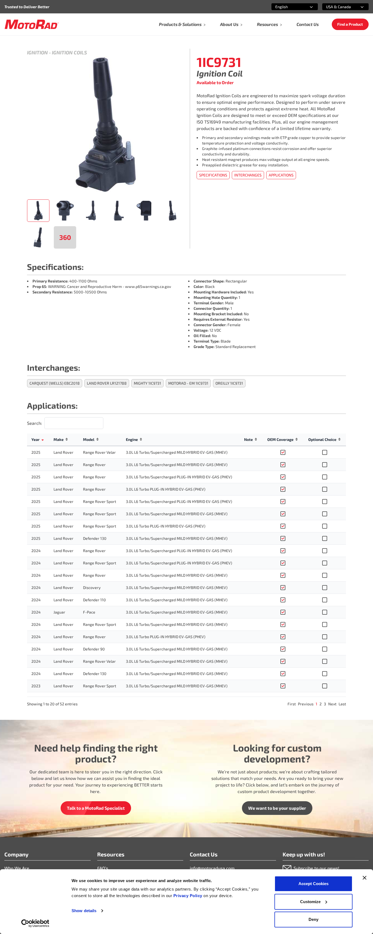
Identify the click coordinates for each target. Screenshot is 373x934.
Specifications (213, 175)
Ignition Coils (69, 52)
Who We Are (16, 868)
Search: (34, 423)
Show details (84, 910)
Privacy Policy (188, 895)
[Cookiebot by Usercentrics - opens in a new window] (35, 923)
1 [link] (316, 704)
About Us (229, 24)
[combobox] (288, 6)
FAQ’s (102, 868)
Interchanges (248, 175)
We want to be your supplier (277, 808)
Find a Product (350, 24)
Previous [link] (305, 704)
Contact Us (308, 24)
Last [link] (342, 704)
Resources (267, 24)
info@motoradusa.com (212, 868)
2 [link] (320, 704)
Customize (310, 901)
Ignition (37, 52)
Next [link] (332, 704)
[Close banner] (364, 878)
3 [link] (325, 704)
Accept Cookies (313, 883)
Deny (313, 919)
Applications (281, 175)
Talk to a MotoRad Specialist (96, 808)
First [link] (292, 704)
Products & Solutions (180, 24)
